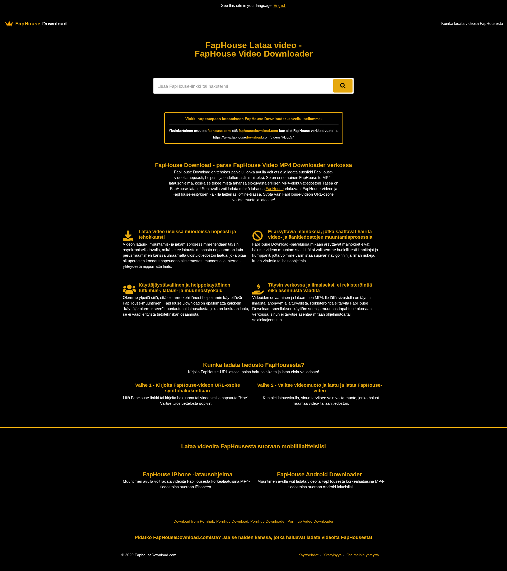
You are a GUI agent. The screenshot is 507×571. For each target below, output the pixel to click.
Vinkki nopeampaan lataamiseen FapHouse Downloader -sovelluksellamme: (253, 119)
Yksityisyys (332, 555)
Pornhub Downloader (267, 521)
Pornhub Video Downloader (311, 521)
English (280, 5)
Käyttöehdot (308, 555)
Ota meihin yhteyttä (362, 555)
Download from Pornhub (193, 521)
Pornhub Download (232, 521)
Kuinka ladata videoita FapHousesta (472, 23)
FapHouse (275, 188)
